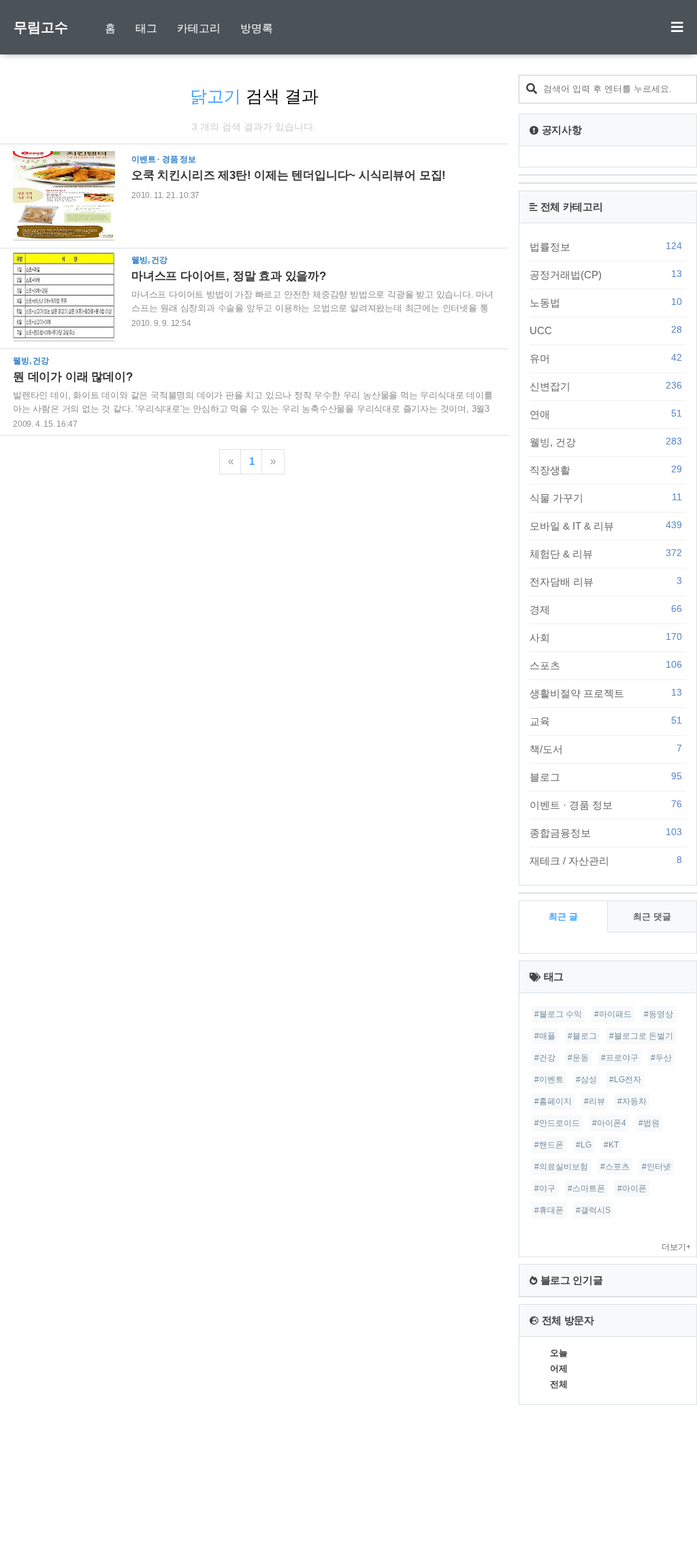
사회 (606, 637)
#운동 (578, 1058)
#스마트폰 (586, 1188)
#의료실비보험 (561, 1166)
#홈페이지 (553, 1101)
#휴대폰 (549, 1210)
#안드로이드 (557, 1123)
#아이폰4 (609, 1123)
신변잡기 (606, 386)
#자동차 (632, 1101)
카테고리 (199, 28)
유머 (606, 358)
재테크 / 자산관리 (606, 860)
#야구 (544, 1188)
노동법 (606, 302)
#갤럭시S (593, 1210)
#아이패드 (613, 1014)
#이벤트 (549, 1079)
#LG (583, 1145)
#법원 (649, 1123)
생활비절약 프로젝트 (606, 693)
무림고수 (41, 27)
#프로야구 (619, 1058)
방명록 (256, 28)
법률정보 (606, 246)
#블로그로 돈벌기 (641, 1036)
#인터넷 (656, 1166)
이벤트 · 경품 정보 (606, 804)
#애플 (544, 1036)
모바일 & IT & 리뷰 (606, 525)
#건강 (544, 1058)
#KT (611, 1145)
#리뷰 (594, 1101)
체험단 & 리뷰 (606, 553)
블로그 (606, 777)
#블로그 (582, 1036)
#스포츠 (615, 1166)
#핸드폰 (549, 1145)
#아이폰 (632, 1188)
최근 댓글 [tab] (652, 916)
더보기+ (676, 1247)
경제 (606, 609)
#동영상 (658, 1014)
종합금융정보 (606, 832)
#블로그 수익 (558, 1014)
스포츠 (606, 665)
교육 (606, 721)
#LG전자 (625, 1079)
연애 (606, 414)
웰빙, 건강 (606, 442)
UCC (606, 330)
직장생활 (606, 470)
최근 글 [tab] (563, 916)
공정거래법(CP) (606, 274)
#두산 (661, 1058)
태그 (146, 28)
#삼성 (586, 1079)
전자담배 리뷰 (606, 581)
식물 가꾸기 (606, 497)
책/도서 (606, 749)
